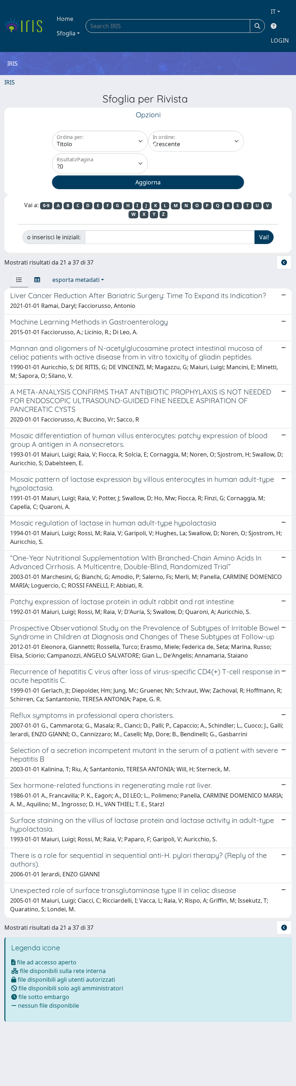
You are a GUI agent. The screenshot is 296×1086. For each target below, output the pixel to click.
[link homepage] (26, 26)
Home (65, 19)
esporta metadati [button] (76, 280)
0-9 (46, 205)
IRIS (9, 82)
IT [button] (273, 12)
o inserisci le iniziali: (53, 237)
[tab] (19, 279)
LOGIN (280, 40)
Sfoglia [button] (66, 33)
